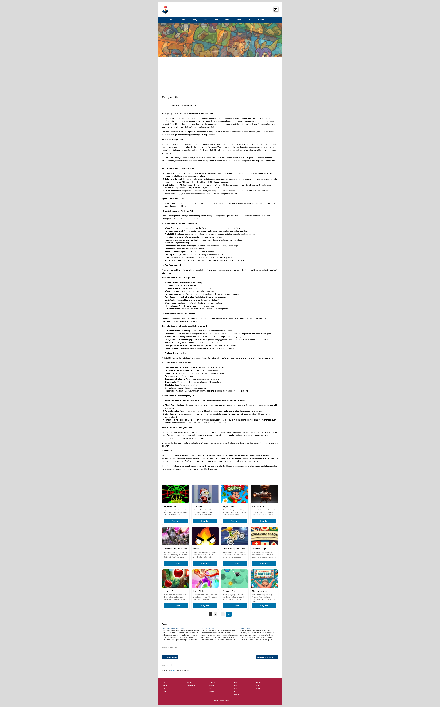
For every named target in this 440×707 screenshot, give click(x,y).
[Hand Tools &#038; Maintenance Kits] (181, 634)
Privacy (258, 688)
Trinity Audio (183, 105)
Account (235, 685)
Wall (205, 20)
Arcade (211, 685)
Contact (261, 20)
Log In (165, 688)
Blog (216, 20)
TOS (257, 691)
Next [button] (279, 39)
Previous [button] (159, 39)
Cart (234, 691)
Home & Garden (172, 647)
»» (229, 614)
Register (165, 691)
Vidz (227, 20)
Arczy (182, 20)
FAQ (249, 20)
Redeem (235, 682)
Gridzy (194, 20)
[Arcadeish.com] (165, 9)
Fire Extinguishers (170, 657)
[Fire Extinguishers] (220, 634)
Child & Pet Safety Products (267, 657)
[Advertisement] (220, 78)
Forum (238, 20)
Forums (188, 682)
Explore (211, 682)
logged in (174, 670)
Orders (235, 688)
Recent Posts (190, 685)
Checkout (236, 694)
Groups (165, 685)
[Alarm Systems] (259, 634)
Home (171, 20)
